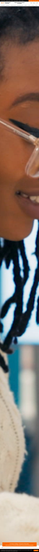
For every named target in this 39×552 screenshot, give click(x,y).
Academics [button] (7, 5)
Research (33, 5)
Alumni (20, 0)
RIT (2, 547)
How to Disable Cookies (14, 550)
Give (37, 0)
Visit (33, 0)
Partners (22, 0)
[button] (36, 5)
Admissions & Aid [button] (13, 5)
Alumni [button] (26, 5)
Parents (12, 0)
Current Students (8, 0)
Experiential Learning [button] (20, 5)
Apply (35, 0)
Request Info (30, 0)
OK (36, 550)
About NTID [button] (2, 5)
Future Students (3, 0)
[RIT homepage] (5, 3)
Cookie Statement (8, 550)
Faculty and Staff (16, 0)
